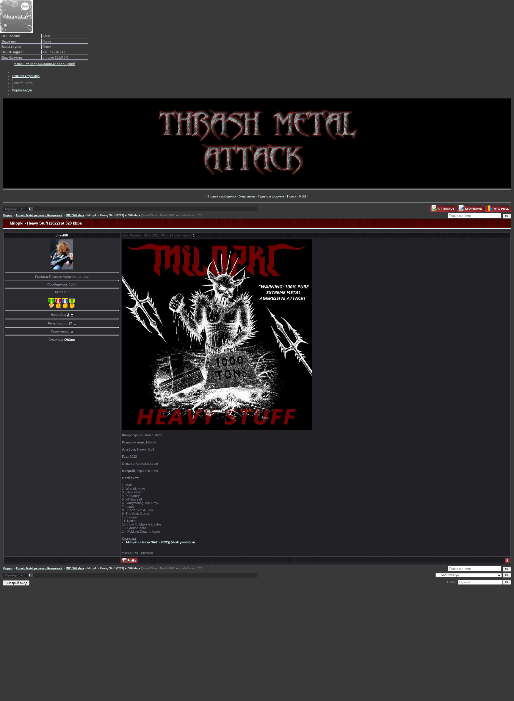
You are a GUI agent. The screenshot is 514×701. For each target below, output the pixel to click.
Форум (7, 215)
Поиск (291, 196)
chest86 (62, 235)
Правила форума (271, 196)
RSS (302, 196)
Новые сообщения (222, 196)
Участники (247, 196)
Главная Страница (26, 76)
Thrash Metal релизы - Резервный (39, 215)
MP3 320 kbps (75, 215)
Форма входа (22, 90)
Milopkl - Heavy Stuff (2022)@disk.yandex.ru (160, 542)
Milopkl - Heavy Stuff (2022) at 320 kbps (113, 215)
